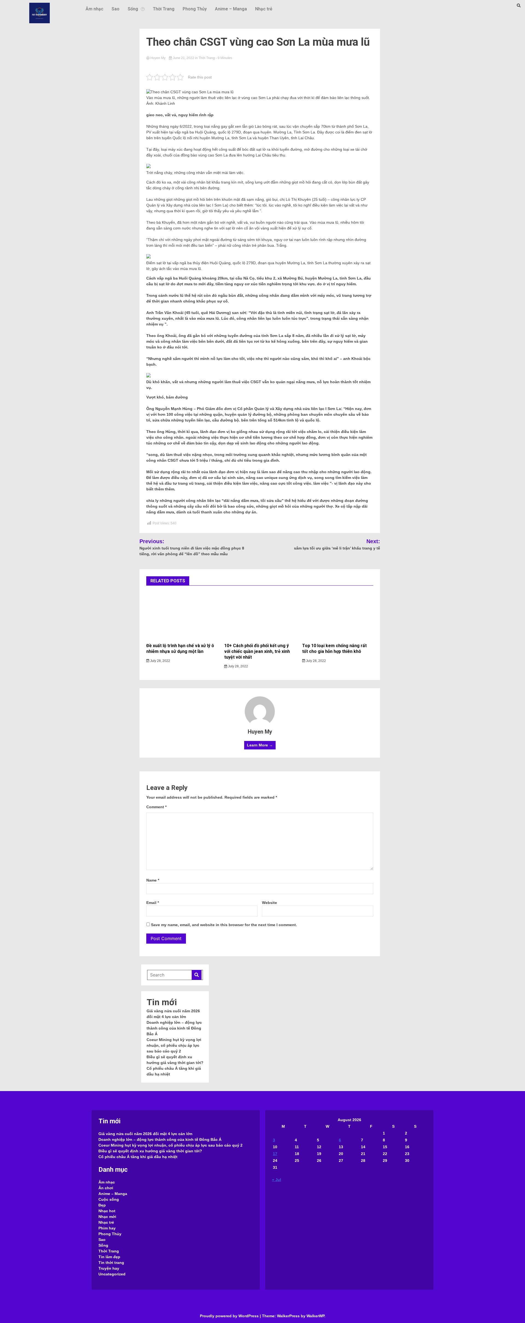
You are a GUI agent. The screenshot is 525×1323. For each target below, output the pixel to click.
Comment (156, 807)
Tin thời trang (111, 1262)
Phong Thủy (195, 8)
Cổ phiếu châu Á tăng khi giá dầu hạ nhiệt (137, 1157)
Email (152, 902)
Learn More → (260, 745)
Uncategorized (112, 1274)
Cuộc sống (108, 1199)
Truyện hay (108, 1268)
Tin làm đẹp (109, 1257)
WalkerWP (315, 1316)
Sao (115, 8)
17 (275, 1154)
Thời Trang (163, 8)
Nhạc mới (107, 1216)
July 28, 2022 (159, 661)
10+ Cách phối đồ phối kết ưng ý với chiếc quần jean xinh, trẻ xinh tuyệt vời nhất (257, 651)
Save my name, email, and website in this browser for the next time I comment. (224, 925)
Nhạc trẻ (263, 8)
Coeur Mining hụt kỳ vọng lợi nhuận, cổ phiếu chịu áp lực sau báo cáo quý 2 (174, 1045)
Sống (133, 8)
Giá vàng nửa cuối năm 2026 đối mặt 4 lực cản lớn (145, 1134)
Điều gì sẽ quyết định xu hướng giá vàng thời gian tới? (150, 1151)
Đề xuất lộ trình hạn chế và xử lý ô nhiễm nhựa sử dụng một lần (180, 648)
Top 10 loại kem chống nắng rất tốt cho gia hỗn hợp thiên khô (334, 648)
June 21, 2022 (183, 58)
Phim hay (107, 1228)
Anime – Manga (231, 8)
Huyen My (158, 58)
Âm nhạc (94, 8)
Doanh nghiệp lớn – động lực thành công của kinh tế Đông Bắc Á (174, 1028)
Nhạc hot (106, 1211)
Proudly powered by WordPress (230, 1316)
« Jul (276, 1179)
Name (152, 880)
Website (269, 902)
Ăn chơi (105, 1188)
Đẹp (102, 1205)
